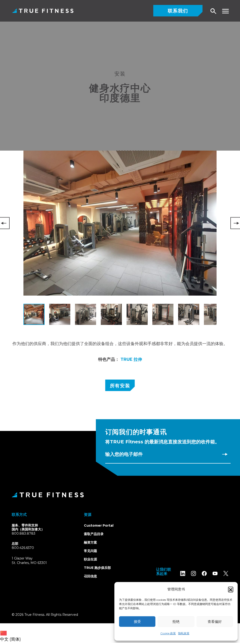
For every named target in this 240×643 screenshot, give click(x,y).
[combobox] (11, 633)
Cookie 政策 (168, 633)
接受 (137, 622)
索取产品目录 (94, 534)
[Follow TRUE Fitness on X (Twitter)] (225, 573)
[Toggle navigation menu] (225, 11)
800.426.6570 (23, 548)
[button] (230, 589)
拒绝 (176, 622)
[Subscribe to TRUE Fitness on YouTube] (215, 573)
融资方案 (90, 542)
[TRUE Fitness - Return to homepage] (120, 494)
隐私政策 (183, 633)
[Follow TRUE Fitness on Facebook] (204, 573)
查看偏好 (215, 622)
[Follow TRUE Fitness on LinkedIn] (182, 573)
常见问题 (90, 551)
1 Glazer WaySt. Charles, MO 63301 (35, 560)
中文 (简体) (10, 639)
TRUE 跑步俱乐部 (97, 568)
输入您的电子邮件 (124, 454)
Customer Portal (98, 525)
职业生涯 (90, 559)
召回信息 (90, 576)
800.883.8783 (23, 533)
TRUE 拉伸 (131, 359)
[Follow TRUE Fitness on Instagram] (193, 573)
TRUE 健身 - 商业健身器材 (43, 10)
